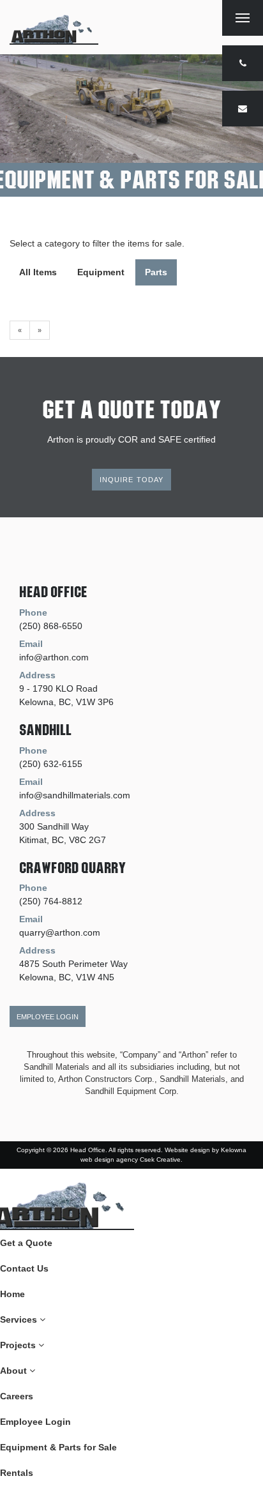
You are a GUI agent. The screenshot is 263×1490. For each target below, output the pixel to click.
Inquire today (132, 479)
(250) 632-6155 (50, 764)
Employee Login (48, 1017)
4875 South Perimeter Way (73, 964)
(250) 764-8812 (50, 901)
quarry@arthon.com (59, 932)
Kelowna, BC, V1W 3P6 (66, 702)
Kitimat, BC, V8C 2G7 (62, 840)
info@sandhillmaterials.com (74, 795)
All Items (38, 272)
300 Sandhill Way (54, 826)
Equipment (100, 272)
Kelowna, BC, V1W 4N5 (66, 977)
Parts (156, 272)
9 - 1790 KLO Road (58, 688)
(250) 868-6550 (50, 626)
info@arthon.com (54, 657)
